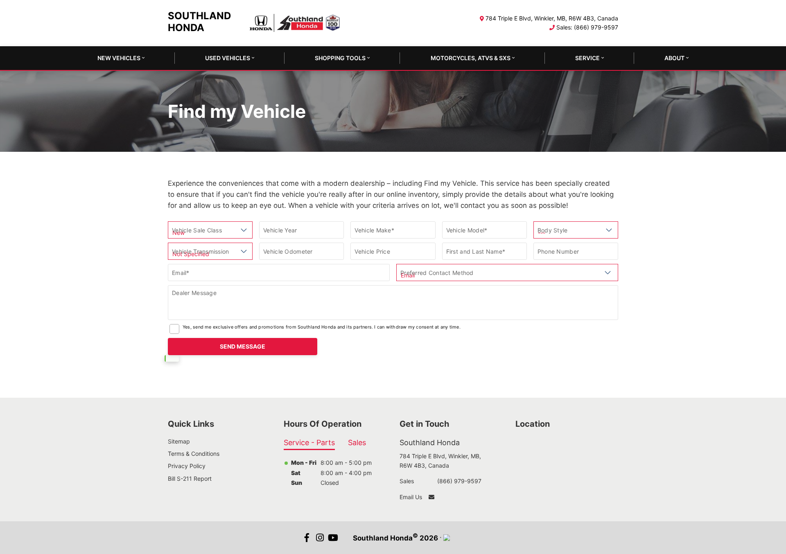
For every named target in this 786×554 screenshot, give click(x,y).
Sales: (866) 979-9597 (587, 27)
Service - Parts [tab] (309, 442)
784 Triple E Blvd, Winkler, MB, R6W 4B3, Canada (552, 18)
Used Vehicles (227, 57)
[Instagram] (320, 538)
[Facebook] (307, 538)
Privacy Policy (187, 465)
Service (587, 57)
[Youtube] (333, 538)
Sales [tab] (357, 442)
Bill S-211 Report (190, 478)
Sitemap (179, 441)
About (674, 57)
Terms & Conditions (193, 453)
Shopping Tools (340, 57)
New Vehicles (118, 57)
